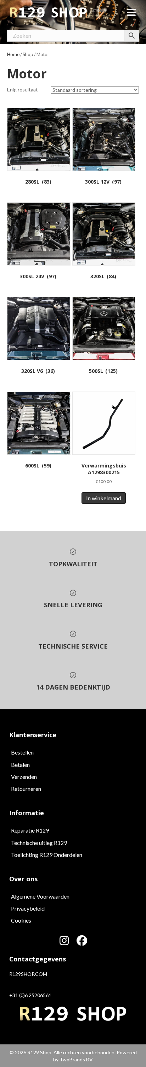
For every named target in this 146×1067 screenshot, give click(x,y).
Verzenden (24, 776)
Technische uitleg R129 (39, 842)
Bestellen (22, 752)
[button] (64, 941)
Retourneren (26, 788)
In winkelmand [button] (103, 498)
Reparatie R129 (30, 830)
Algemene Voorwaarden (40, 896)
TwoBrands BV (76, 1059)
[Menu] (131, 12)
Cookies (21, 920)
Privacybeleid (28, 908)
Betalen (20, 764)
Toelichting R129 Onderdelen (46, 854)
